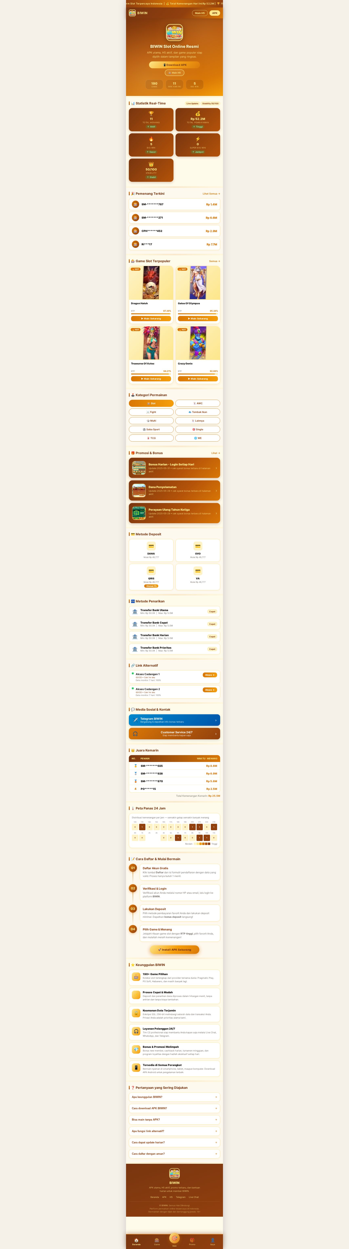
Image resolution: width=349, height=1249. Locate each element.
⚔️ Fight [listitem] (151, 412)
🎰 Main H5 (174, 72)
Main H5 (200, 13)
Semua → (214, 261)
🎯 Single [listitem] (197, 429)
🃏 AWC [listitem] (198, 403)
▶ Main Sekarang (151, 318)
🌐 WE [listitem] (198, 438)
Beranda (154, 1197)
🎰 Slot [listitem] (151, 403)
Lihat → (215, 453)
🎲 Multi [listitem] (151, 420)
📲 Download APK (174, 64)
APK (214, 13)
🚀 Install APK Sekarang (174, 949)
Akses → (210, 674)
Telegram (181, 1197)
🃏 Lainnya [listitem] (197, 420)
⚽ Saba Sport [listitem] (151, 429)
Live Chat (194, 1197)
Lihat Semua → (211, 193)
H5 (171, 1197)
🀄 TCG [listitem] (151, 438)
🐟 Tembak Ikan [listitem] (197, 412)
